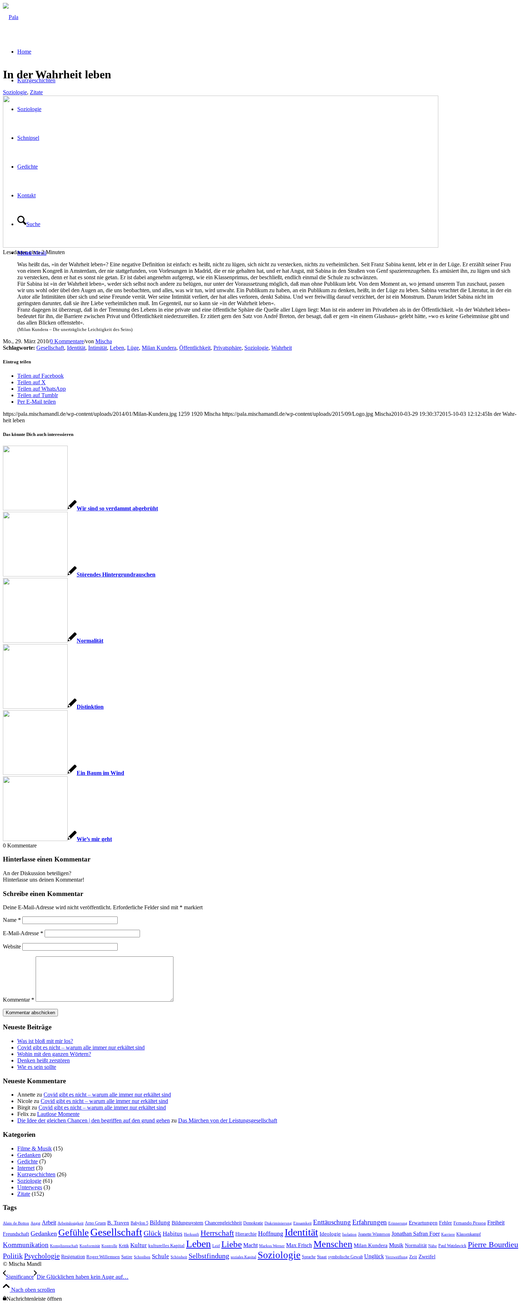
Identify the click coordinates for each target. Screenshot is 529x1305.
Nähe (432, 1246)
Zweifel (427, 1256)
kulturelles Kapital (166, 1245)
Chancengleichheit (223, 1223)
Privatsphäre (227, 348)
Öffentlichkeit (195, 348)
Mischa (103, 341)
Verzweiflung (396, 1257)
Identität (76, 348)
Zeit (413, 1256)
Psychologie (42, 1256)
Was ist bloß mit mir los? (45, 1041)
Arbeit (49, 1222)
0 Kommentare (67, 341)
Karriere (448, 1234)
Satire (126, 1256)
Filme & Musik (34, 1148)
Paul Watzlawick (452, 1245)
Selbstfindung (209, 1256)
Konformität (90, 1246)
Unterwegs (29, 1187)
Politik (13, 1256)
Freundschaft (16, 1234)
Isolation (349, 1234)
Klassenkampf (468, 1234)
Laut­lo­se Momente (58, 1114)
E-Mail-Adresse (23, 933)
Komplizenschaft (64, 1246)
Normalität (416, 1245)
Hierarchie (246, 1234)
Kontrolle (109, 1246)
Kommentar (18, 1000)
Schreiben (142, 1257)
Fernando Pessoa (469, 1223)
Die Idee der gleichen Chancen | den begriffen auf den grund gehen (93, 1120)
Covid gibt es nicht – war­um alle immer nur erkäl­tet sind (81, 1047)
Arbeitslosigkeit (70, 1223)
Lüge (133, 348)
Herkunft (191, 1234)
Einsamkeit (302, 1223)
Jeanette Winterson (374, 1234)
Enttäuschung (332, 1222)
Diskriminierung (278, 1223)
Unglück (374, 1256)
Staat (322, 1256)
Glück (152, 1233)
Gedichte (27, 1161)
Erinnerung (397, 1223)
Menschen (332, 1244)
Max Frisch (299, 1245)
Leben (117, 348)
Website (12, 946)
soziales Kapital (243, 1257)
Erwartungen (423, 1223)
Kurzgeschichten (36, 1174)
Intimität (97, 348)
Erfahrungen (369, 1222)
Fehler (445, 1223)
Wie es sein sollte (36, 1067)
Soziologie (15, 92)
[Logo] (10, 17)
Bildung (160, 1222)
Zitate (36, 92)
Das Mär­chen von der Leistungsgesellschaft (227, 1120)
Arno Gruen (95, 1223)
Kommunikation (26, 1245)
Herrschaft (217, 1233)
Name (12, 920)
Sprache (309, 1256)
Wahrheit (281, 348)
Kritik (124, 1245)
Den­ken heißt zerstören (43, 1060)
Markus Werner (272, 1246)
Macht (250, 1245)
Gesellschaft (50, 348)
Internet (26, 1168)
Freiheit (496, 1222)
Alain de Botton (16, 1223)
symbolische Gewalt (345, 1256)
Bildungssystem (187, 1223)
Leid (216, 1246)
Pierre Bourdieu (493, 1244)
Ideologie (330, 1234)
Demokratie (253, 1223)
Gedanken (29, 1155)
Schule (160, 1256)
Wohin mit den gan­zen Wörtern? (54, 1054)
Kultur (138, 1245)
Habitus (172, 1233)
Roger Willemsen (103, 1256)
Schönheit (179, 1257)
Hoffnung (270, 1233)
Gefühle (73, 1232)
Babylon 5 (139, 1223)
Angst (35, 1223)
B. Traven (118, 1223)
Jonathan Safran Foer (416, 1234)
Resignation (73, 1256)
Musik (396, 1245)
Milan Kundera (159, 348)
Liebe (231, 1244)
